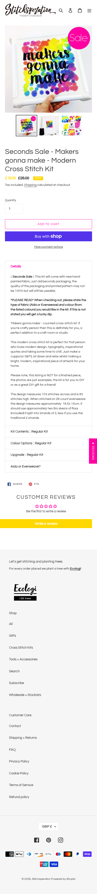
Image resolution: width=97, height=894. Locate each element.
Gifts (12, 635)
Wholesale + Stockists (25, 695)
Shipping (30, 185)
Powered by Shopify (63, 879)
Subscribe (16, 683)
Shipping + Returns (23, 737)
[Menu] (89, 10)
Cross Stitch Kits (21, 647)
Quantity (10, 200)
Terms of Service (21, 785)
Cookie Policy (18, 773)
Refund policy (19, 797)
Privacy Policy (19, 761)
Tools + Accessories (23, 659)
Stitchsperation (41, 879)
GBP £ (47, 826)
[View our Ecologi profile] (25, 593)
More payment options (48, 247)
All (11, 624)
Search (14, 671)
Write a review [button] (46, 523)
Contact (15, 726)
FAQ (12, 749)
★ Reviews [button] (93, 451)
